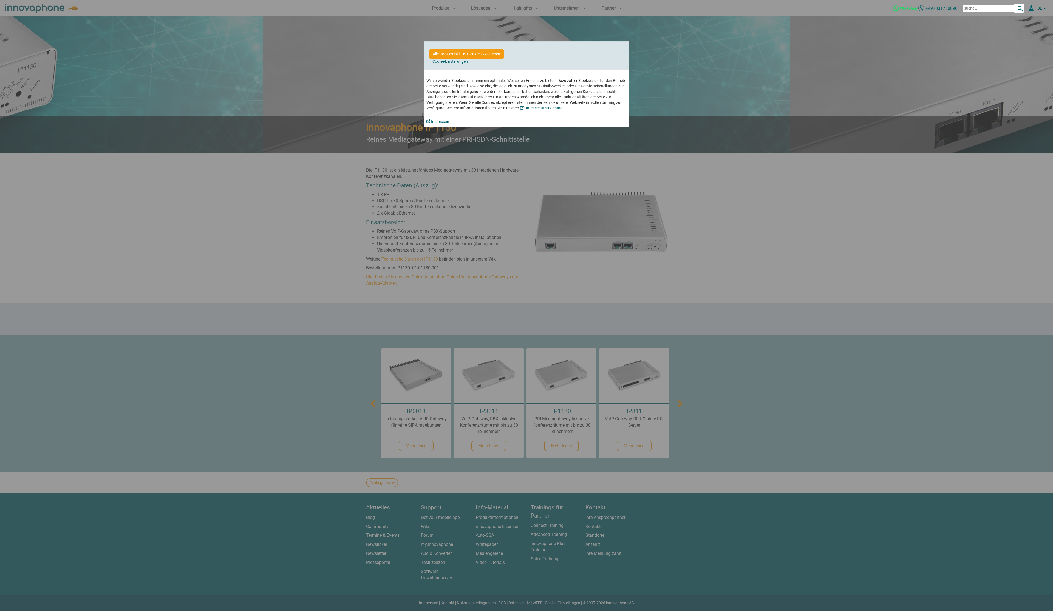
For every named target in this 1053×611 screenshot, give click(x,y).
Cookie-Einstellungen (450, 61)
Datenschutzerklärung (543, 108)
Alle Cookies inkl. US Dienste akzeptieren (466, 54)
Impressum (440, 121)
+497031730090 (941, 8)
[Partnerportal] (1031, 8)
